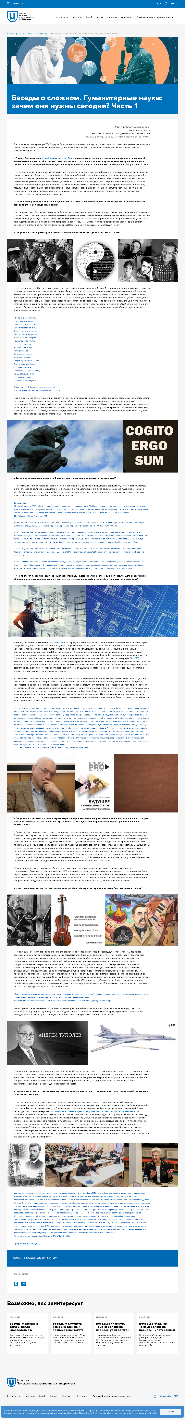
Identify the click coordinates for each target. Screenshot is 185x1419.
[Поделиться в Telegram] (23, 1284)
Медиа (53, 1396)
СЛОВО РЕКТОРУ (21, 1274)
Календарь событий (35, 1396)
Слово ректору (42, 33)
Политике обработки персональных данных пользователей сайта (125, 1413)
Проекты (28, 33)
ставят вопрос (61, 642)
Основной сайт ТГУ (168, 1396)
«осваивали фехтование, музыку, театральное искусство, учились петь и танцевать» (93, 1111)
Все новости (13, 1396)
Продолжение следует (26, 1243)
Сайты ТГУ (17, 4)
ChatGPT (134, 658)
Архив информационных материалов (111, 1396)
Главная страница (15, 33)
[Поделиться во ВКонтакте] (16, 1284)
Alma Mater (82, 1396)
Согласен (170, 1412)
